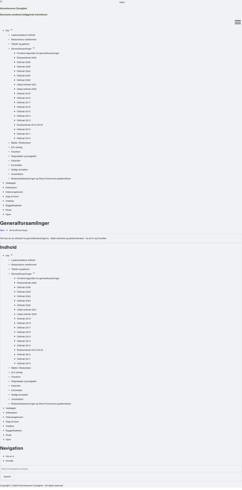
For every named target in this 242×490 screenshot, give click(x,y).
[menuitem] (8, 30)
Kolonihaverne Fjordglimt (13, 8)
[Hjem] (121, 2)
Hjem (2, 230)
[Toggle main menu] (238, 22)
